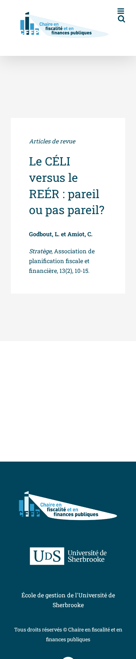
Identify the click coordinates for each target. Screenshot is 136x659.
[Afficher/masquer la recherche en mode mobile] (121, 18)
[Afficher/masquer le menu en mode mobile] (121, 11)
